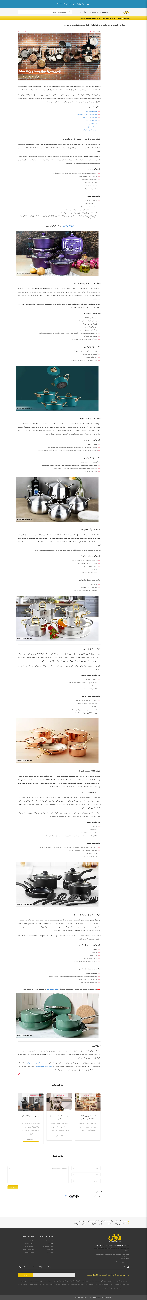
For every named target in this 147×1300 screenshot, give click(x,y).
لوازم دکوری (50, 1249)
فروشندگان (94, 12)
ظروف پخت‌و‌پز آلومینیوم (90, 117)
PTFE (54, 776)
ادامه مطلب (87, 1136)
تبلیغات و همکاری (29, 1243)
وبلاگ (119, 18)
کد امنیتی (99, 1192)
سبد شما (49, 1267)
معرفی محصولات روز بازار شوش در (73, 4)
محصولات (105, 12)
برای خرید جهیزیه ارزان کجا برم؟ (31, 1117)
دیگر (84, 12)
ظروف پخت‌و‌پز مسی (91, 124)
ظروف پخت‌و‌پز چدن (92, 111)
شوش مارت (127, 18)
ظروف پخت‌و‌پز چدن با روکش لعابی (87, 114)
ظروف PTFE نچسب (92, 127)
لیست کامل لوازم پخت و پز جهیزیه (59, 1117)
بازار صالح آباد (21, 1267)
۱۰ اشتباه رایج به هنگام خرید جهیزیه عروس (88, 1117)
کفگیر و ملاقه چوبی (52, 989)
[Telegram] (124, 1267)
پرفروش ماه (50, 1252)
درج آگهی (40, 1267)
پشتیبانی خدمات (29, 1252)
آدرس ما (31, 1267)
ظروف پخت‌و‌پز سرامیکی (90, 130)
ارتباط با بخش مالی (29, 1246)
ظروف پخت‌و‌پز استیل (91, 120)
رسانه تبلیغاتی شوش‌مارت (44, 1066)
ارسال (25, 1275)
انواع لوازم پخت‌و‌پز (68, 226)
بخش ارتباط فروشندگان (28, 1249)
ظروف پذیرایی (49, 1243)
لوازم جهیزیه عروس (48, 1246)
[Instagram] (128, 1267)
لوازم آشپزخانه (49, 1240)
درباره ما (32, 1240)
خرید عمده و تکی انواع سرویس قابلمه (36, 1063)
